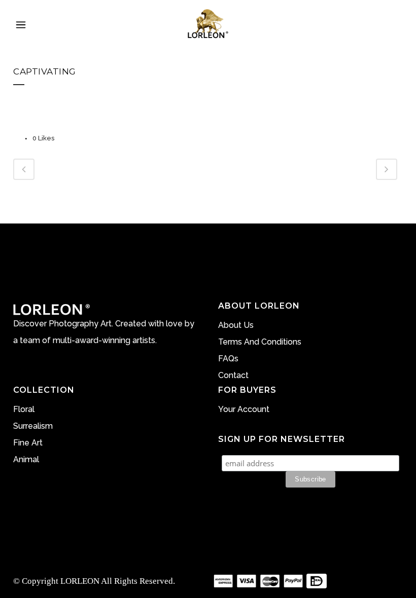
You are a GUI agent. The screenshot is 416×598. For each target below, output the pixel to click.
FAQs (228, 358)
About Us (236, 325)
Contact (233, 375)
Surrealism (33, 426)
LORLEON (79, 581)
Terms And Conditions (259, 342)
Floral (23, 409)
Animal (26, 459)
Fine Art (28, 442)
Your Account (243, 409)
